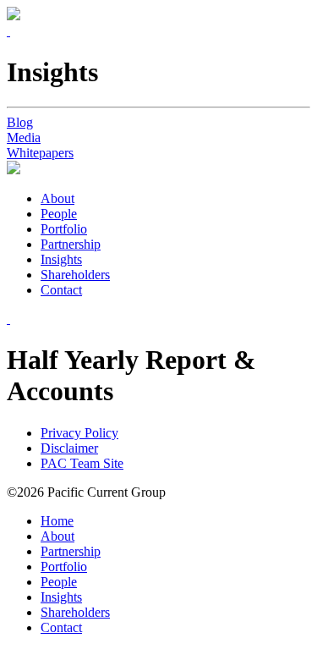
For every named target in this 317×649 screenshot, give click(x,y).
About (57, 198)
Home (57, 521)
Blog (20, 122)
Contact (61, 290)
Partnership (71, 244)
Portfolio (64, 229)
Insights (61, 259)
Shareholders (75, 274)
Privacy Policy (79, 433)
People (59, 213)
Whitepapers (40, 153)
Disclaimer (69, 448)
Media (24, 137)
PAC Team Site (82, 463)
